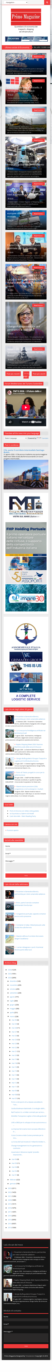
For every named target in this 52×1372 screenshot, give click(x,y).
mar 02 (14, 1171)
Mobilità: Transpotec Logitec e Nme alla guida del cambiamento (25, 163)
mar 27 (14, 1032)
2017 (10, 1212)
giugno (12, 1005)
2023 (10, 1188)
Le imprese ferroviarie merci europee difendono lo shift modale (23, 213)
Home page (26, 375)
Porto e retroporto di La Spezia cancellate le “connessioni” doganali (24, 58)
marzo (12, 1016)
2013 (10, 1227)
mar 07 (14, 1098)
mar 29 (14, 1024)
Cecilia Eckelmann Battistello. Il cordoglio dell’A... (28, 1108)
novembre (14, 985)
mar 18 (14, 1063)
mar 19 (14, 1059)
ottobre (13, 989)
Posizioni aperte (12, 830)
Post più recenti (13, 374)
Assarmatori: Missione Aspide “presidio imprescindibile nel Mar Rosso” (25, 352)
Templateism (30, 1356)
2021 (10, 1196)
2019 (10, 1204)
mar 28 (14, 1028)
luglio (12, 1001)
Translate (45, 438)
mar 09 (14, 1091)
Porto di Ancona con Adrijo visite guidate (24, 811)
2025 (10, 974)
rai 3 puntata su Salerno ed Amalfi (22, 813)
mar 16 (14, 1067)
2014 (10, 1223)
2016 (10, 1216)
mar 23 (14, 1043)
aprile (12, 1012)
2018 (10, 1208)
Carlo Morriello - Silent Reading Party (23, 816)
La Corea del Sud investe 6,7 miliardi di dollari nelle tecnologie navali (25, 283)
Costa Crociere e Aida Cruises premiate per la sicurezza (23, 246)
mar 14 (14, 1075)
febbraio (13, 1180)
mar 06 (14, 1159)
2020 (10, 1200)
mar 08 (14, 1094)
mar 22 (14, 1047)
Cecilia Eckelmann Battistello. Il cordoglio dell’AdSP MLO (24, 89)
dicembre (13, 981)
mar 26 (14, 1036)
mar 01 (14, 1175)
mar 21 (14, 1051)
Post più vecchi (39, 374)
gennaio (13, 1183)
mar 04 (14, 1167)
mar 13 (14, 1079)
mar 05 (14, 1163)
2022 (10, 1192)
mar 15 (14, 1071)
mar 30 (14, 1020)
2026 (10, 970)
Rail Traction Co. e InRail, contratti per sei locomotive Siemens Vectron (26, 118)
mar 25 (14, 1039)
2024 (10, 978)
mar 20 (14, 1055)
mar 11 (14, 1087)
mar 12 (14, 1083)
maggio (13, 1008)
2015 (10, 1220)
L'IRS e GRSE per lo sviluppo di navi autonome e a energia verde (25, 193)
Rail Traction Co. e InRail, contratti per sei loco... (28, 1112)
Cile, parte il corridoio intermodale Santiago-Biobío (24, 451)
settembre (14, 993)
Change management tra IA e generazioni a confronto (23, 328)
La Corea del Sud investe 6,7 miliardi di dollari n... (28, 1142)
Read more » (38, 57)
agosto (12, 997)
